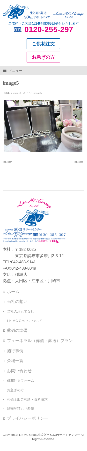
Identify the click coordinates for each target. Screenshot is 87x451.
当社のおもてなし (20, 311)
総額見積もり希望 (20, 408)
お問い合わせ (19, 370)
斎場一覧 (15, 360)
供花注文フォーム (20, 381)
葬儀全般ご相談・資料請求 (27, 399)
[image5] (43, 126)
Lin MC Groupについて (24, 321)
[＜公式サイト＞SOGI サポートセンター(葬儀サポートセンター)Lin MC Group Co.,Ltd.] (43, 14)
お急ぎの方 (15, 390)
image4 (8, 162)
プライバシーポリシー (27, 418)
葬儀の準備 (17, 330)
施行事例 (15, 350)
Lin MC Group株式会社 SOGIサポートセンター (49, 435)
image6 (79, 162)
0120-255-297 (48, 29)
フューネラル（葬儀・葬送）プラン (40, 340)
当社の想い (17, 301)
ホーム (13, 291)
